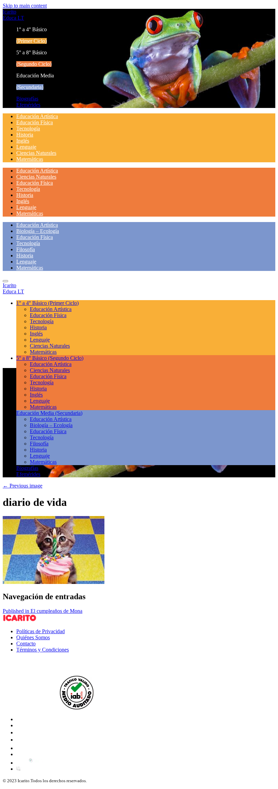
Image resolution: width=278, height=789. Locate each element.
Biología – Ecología (37, 231)
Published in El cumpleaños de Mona (42, 611)
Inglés (22, 141)
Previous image (22, 486)
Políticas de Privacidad (40, 631)
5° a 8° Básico (49, 358)
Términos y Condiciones (42, 650)
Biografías (27, 99)
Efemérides (28, 105)
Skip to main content (25, 5)
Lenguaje (26, 147)
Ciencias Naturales (36, 153)
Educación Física (34, 122)
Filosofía (25, 249)
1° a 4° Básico (47, 303)
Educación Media (49, 413)
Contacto (26, 643)
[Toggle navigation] (5, 281)
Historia (24, 134)
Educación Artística (37, 116)
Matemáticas (29, 159)
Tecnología (28, 128)
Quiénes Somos (33, 637)
